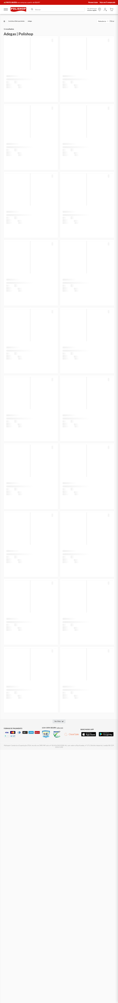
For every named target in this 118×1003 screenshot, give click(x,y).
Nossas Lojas (93, 2)
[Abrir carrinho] (111, 9)
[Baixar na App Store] (89, 734)
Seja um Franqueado (107, 2)
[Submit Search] (32, 9)
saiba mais (60, 728)
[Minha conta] (105, 9)
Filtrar (112, 21)
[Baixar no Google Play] (106, 734)
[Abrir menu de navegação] (6, 9)
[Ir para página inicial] (18, 9)
